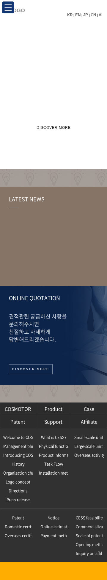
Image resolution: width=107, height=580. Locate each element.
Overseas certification (18, 535)
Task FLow (53, 464)
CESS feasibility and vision (89, 517)
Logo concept (18, 481)
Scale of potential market (89, 535)
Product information (54, 455)
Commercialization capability (89, 526)
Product (53, 408)
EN (78, 15)
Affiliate (89, 421)
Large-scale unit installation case (89, 446)
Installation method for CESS (54, 473)
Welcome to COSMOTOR (18, 437)
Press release (18, 499)
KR (70, 15)
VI (101, 15)
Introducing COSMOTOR (18, 455)
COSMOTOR (18, 408)
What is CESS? (53, 437)
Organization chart (18, 473)
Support (53, 421)
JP (85, 15)
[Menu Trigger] (8, 7)
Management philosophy (18, 446)
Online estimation (53, 526)
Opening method (89, 544)
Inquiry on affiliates (89, 553)
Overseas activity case (89, 455)
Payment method (53, 535)
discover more (54, 128)
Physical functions (54, 446)
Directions (18, 490)
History (18, 464)
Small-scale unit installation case (89, 437)
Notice (53, 517)
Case (89, 408)
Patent (17, 421)
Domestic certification (18, 526)
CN (93, 15)
